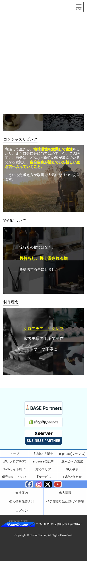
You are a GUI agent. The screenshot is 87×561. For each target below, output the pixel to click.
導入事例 (72, 469)
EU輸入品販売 (43, 453)
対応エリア (43, 469)
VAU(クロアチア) (14, 461)
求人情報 (65, 492)
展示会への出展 (72, 461)
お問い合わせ (72, 476)
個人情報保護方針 (21, 501)
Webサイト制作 (14, 469)
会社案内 (21, 492)
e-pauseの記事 (43, 461)
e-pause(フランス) (72, 453)
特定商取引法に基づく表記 (65, 501)
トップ (14, 453)
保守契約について (14, 476)
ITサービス (43, 476)
